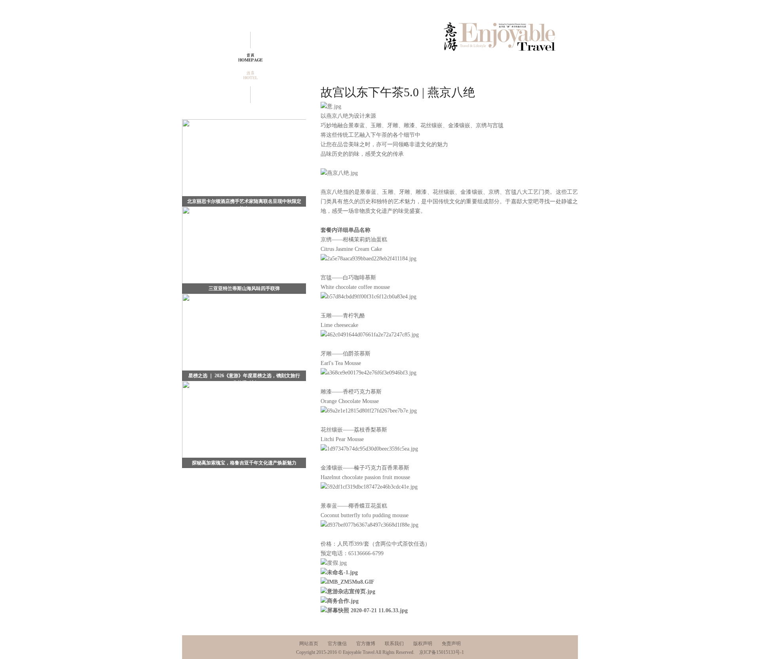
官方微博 (365, 643)
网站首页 (308, 643)
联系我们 (394, 643)
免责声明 (451, 643)
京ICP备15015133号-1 (441, 652)
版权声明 (422, 643)
